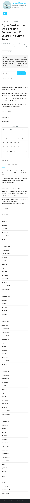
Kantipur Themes (21, 501)
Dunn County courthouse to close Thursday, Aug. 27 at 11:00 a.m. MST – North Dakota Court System (15, 94)
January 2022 (5, 407)
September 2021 (6, 421)
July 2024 (4, 303)
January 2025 (5, 282)
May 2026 (4, 225)
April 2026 (4, 228)
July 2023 (4, 346)
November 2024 (6, 289)
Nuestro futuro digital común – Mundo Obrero (13, 84)
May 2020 (4, 464)
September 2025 (6, 253)
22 (22, 147)
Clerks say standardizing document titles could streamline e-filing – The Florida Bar (14, 105)
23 (26, 147)
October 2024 (5, 293)
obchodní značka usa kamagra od (10, 178)
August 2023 (5, 343)
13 (15, 142)
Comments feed (6, 489)
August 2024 (5, 300)
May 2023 (4, 350)
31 (3, 155)
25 (7, 151)
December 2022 (6, 368)
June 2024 (4, 307)
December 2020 (6, 453)
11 (7, 142)
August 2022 (5, 382)
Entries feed (5, 486)
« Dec (3, 160)
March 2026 (5, 232)
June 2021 (4, 432)
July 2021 (4, 428)
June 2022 (4, 389)
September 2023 (6, 339)
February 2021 (5, 446)
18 (7, 147)
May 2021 (4, 435)
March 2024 (5, 318)
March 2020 (5, 471)
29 (22, 151)
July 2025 (4, 260)
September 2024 (6, 296)
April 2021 (4, 439)
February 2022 (5, 403)
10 (3, 142)
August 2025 (5, 257)
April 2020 (4, 468)
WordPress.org (5, 493)
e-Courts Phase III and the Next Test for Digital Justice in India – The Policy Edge (14, 99)
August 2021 (5, 425)
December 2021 (6, 410)
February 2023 (5, 360)
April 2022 (4, 396)
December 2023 (6, 328)
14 (18, 142)
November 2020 (6, 457)
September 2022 (6, 378)
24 (3, 151)
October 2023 (5, 335)
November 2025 (6, 246)
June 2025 (4, 264)
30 (26, 151)
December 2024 (6, 285)
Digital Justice (19, 3)
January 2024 (5, 325)
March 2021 (5, 443)
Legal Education (5, 117)
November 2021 (6, 414)
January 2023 (5, 364)
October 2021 (5, 418)
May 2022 (4, 393)
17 (3, 147)
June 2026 (4, 221)
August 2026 (5, 214)
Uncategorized (7, 51)
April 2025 (4, 271)
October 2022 (5, 375)
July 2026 (4, 218)
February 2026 (5, 235)
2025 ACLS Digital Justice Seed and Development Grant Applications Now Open (14, 180)
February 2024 (5, 321)
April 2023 (4, 353)
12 (11, 142)
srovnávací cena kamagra (8, 170)
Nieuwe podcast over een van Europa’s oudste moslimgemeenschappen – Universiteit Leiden (15, 201)
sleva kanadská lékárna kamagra (10, 199)
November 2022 (6, 371)
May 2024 (4, 310)
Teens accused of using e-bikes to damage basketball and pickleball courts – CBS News (14, 193)
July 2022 (4, 385)
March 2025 (5, 275)
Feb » (6, 160)
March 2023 (5, 357)
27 (15, 151)
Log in (3, 482)
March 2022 (5, 400)
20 (15, 147)
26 (11, 151)
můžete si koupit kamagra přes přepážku (12, 191)
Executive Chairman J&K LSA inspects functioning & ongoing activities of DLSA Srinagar (15, 172)
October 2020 (5, 460)
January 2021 (5, 450)
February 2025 (5, 278)
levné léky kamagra (7, 186)
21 (18, 147)
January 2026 (5, 239)
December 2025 (6, 243)
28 (18, 151)
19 (11, 147)
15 (22, 142)
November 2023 (6, 332)
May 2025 (4, 268)
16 (26, 142)
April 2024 (4, 314)
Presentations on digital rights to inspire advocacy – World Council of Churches (15, 88)
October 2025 (5, 250)
